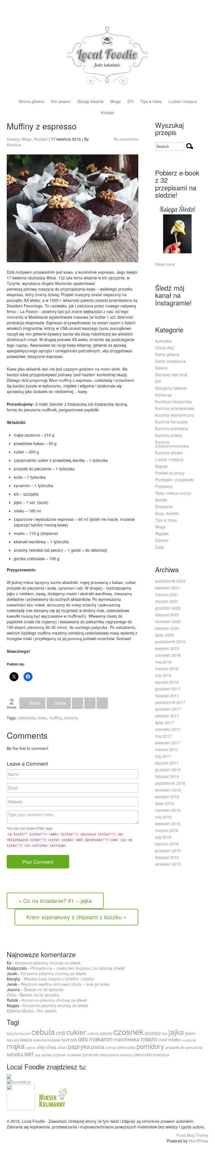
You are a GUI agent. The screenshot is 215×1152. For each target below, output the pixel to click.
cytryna (105, 1033)
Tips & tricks (151, 101)
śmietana (161, 1054)
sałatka (15, 1054)
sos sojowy (43, 1054)
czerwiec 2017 (168, 729)
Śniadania (164, 506)
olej (41, 1046)
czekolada (27, 717)
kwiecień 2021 (167, 587)
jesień (190, 1033)
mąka (16, 1046)
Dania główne (167, 354)
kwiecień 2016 (167, 823)
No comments (126, 139)
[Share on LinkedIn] (89, 703)
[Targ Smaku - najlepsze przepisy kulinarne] (21, 1096)
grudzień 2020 (168, 608)
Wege (115, 101)
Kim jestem (61, 101)
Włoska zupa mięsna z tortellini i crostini (59, 979)
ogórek (31, 1047)
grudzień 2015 (168, 850)
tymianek (91, 1054)
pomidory (150, 1046)
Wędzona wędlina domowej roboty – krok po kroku (65, 984)
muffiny (55, 717)
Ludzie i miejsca (183, 101)
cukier (76, 1031)
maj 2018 (163, 662)
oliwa (51, 1047)
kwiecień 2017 (167, 742)
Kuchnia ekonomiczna (174, 415)
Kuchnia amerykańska (174, 408)
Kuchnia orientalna (171, 428)
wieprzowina (109, 1054)
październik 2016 (170, 783)
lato (83, 1038)
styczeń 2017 (167, 763)
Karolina (14, 144)
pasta (97, 1046)
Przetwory (164, 486)
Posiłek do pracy (169, 473)
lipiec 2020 (164, 635)
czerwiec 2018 (168, 655)
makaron (101, 1038)
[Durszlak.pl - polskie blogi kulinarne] (19, 1081)
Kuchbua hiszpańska (173, 401)
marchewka (126, 1039)
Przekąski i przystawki (174, 479)
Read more (165, 264)
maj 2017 (163, 736)
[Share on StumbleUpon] (102, 703)
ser (29, 1053)
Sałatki (161, 500)
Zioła (11, 995)
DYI (130, 101)
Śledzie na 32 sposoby (44, 989)
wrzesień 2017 (168, 709)
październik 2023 (170, 581)
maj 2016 (163, 817)
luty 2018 (163, 675)
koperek (54, 1039)
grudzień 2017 (168, 689)
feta (164, 1033)
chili (60, 1032)
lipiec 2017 (164, 722)
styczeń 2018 (167, 682)
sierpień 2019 (167, 648)
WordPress (198, 1141)
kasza (26, 1039)
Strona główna (31, 101)
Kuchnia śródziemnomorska (172, 444)
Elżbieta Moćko (20, 1011)
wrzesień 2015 (168, 864)
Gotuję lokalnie (90, 101)
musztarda (189, 1040)
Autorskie (163, 341)
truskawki (74, 1054)
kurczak (69, 1039)
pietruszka (126, 1047)
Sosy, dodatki (167, 513)
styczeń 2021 (167, 601)
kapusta (13, 1039)
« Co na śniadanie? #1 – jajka (55, 900)
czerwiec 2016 (168, 810)
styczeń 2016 (167, 844)
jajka (176, 1031)
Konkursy (163, 395)
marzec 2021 (166, 594)
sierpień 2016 (167, 796)
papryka (79, 1046)
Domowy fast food (171, 374)
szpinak (59, 1054)
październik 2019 (170, 641)
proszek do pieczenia (184, 1047)
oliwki (62, 1047)
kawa (42, 717)
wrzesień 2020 (168, 621)
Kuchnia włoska (169, 452)
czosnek (128, 1031)
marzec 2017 (166, 749)
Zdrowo (162, 540)
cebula (43, 1031)
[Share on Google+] (77, 703)
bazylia (12, 1033)
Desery (13, 139)
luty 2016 (163, 837)
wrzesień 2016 (168, 790)
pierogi (111, 1047)
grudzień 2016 (168, 769)
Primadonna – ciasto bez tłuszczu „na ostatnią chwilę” (78, 968)
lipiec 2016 (164, 803)
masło (149, 1038)
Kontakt (107, 113)
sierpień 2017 (167, 715)
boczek (24, 1033)
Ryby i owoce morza (173, 493)
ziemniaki (143, 1054)
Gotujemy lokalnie (171, 388)
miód (162, 1039)
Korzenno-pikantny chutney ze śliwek (48, 963)
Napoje (161, 466)
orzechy (71, 717)
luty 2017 (163, 756)
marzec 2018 (166, 668)
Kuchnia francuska (171, 422)
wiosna (126, 1054)
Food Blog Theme (192, 1135)
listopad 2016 (167, 776)
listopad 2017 (167, 695)
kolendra (39, 1039)
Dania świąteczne (170, 361)
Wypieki (41, 139)
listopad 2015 (167, 857)
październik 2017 (170, 702)
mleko (174, 1039)
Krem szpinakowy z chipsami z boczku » (76, 917)
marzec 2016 (166, 830)
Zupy (159, 547)
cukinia (92, 1033)
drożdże (153, 1033)
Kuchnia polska (168, 435)
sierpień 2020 (167, 628)
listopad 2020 (167, 614)
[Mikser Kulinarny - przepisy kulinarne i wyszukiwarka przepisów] (52, 1096)
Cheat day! (164, 347)
